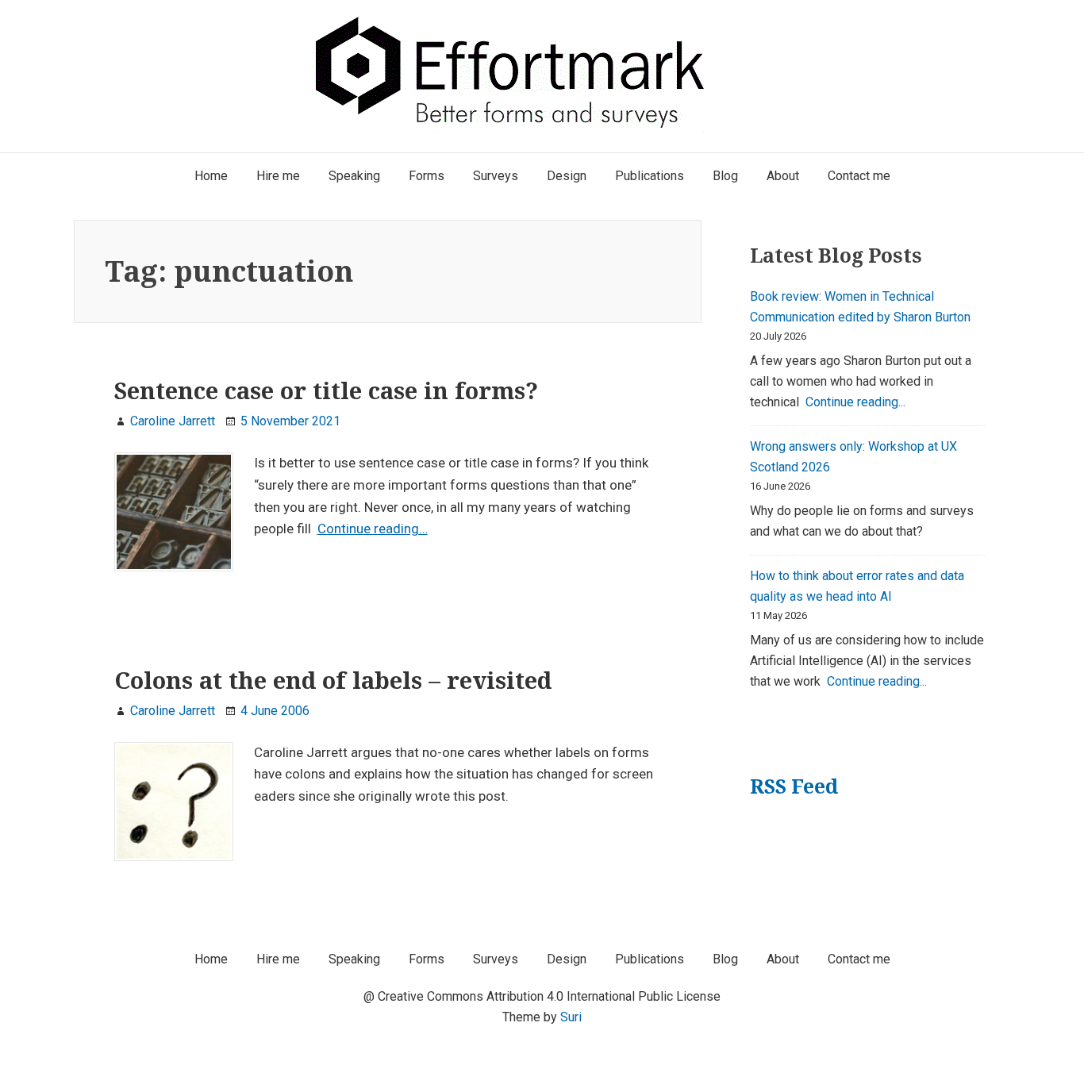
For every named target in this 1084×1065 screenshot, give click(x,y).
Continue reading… (372, 528)
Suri (571, 1017)
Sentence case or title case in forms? (326, 390)
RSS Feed (794, 786)
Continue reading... (855, 401)
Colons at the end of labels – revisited (333, 680)
